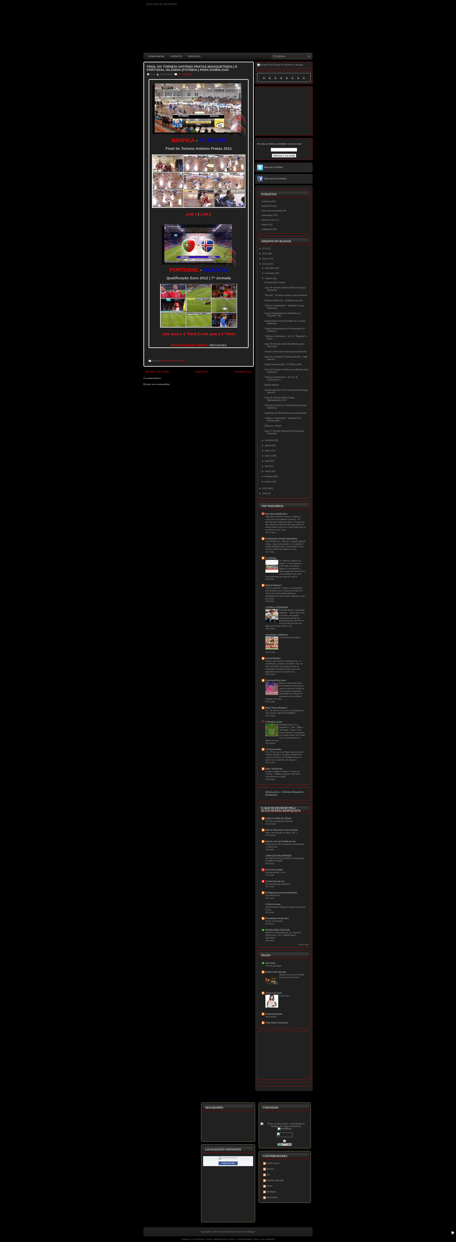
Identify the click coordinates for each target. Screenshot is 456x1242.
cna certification (268, 1239)
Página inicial (156, 56)
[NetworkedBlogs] (228, 1158)
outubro (269, 278)
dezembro (270, 268)
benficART (267, 206)
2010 (265, 488)
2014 (265, 248)
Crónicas (266, 201)
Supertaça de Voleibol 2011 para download (285, 413)
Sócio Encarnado (274, 869)
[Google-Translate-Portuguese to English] (292, 80)
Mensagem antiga (243, 371)
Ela (268, 1174)
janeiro (268, 481)
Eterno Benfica (273, 658)
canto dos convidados (272, 210)
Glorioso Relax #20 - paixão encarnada (284, 300)
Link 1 (191, 214)
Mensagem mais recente (157, 371)
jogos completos (178, 361)
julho (267, 450)
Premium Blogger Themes (248, 1239)
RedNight (271, 1192)
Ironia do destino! (273, 588)
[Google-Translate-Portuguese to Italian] (281, 80)
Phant (269, 1186)
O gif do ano (284, 996)
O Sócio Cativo (272, 904)
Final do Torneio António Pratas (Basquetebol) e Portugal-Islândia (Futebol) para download (192, 68)
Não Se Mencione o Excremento (281, 830)
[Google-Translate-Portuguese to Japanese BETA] (287, 80)
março (268, 471)
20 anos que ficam (273, 966)
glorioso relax (268, 220)
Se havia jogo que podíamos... (278, 884)
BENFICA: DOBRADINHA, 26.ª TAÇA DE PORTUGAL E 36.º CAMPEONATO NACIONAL (283, 935)
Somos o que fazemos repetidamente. (282, 661)
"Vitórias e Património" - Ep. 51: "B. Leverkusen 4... (281, 378)
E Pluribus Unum (273, 722)
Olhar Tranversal (273, 769)
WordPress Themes (204, 1239)
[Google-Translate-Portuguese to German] (275, 80)
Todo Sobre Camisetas (276, 1022)
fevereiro (269, 476)
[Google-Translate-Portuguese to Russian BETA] (298, 80)
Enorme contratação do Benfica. (279, 821)
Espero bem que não (275, 972)
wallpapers (267, 229)
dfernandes (272, 1197)
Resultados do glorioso (277, 918)
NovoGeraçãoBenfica (276, 514)
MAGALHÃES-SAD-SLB (277, 930)
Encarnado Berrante (275, 680)
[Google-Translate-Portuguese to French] (270, 80)
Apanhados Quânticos (276, 635)
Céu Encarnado (273, 749)
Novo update (270, 1017)
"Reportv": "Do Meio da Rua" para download (286, 295)
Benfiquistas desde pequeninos (281, 538)
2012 (265, 259)
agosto (268, 445)
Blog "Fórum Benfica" (276, 708)
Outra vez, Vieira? (273, 426)
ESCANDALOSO (273, 541)
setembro (269, 440)
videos (265, 224)
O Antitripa (270, 558)
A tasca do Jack (273, 993)
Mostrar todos (303, 945)
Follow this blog (228, 1163)
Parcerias (194, 56)
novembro (270, 273)
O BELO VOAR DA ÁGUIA (278, 818)
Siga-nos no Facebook (275, 178)
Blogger (251, 1232)
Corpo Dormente (273, 1014)
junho (268, 456)
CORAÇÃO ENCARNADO (278, 855)
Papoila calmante (275, 1180)
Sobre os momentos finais (290, 683)
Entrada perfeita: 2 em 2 (275, 872)
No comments (185, 74)
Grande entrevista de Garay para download (285, 351)
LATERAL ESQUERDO (276, 607)
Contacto (176, 56)
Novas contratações (274, 921)
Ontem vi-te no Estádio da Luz (280, 841)
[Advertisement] (208, 474)
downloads (165, 361)
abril (267, 466)
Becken (270, 1169)
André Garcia (273, 1163)
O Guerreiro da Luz (274, 881)
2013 (265, 253)
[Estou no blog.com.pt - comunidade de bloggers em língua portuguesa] (285, 1126)
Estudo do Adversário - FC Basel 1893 (283, 364)
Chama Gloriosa (226, 1232)
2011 (265, 264)
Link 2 (205, 214)
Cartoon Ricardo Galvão (290, 637)
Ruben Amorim (272, 385)
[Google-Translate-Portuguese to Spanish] (304, 80)
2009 (265, 493)
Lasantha (231, 1239)
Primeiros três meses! (275, 282)
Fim (267, 752)
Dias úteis (270, 963)
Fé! (267, 710)
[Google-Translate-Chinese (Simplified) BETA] (264, 80)
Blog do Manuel (273, 585)
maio (267, 461)
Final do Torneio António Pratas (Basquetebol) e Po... (280, 398)
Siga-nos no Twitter (273, 167)
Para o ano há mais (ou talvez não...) (281, 833)
